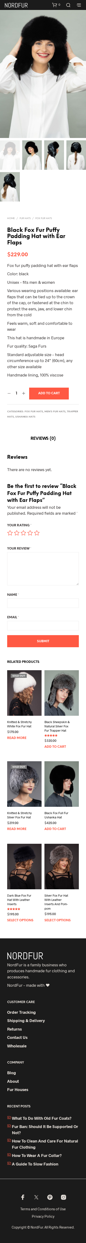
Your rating (19, 525)
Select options (20, 920)
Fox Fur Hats (43, 218)
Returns (14, 1029)
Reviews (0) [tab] (43, 438)
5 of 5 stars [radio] (37, 533)
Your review (19, 548)
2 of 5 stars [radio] (17, 533)
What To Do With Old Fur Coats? (41, 1118)
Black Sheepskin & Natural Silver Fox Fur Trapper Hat (57, 726)
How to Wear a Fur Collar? (37, 1155)
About (13, 1081)
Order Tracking (21, 1012)
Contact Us (17, 1037)
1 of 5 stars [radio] (10, 533)
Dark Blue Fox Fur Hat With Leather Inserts (19, 900)
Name (13, 594)
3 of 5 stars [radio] (23, 533)
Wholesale (17, 1045)
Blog (11, 1072)
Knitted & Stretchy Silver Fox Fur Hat (19, 815)
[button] (56, 4)
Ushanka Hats (25, 417)
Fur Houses (17, 1089)
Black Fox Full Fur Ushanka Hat (56, 815)
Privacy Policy (43, 1216)
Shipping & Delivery (26, 1020)
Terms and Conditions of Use (43, 1209)
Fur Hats (25, 218)
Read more (17, 738)
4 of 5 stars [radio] (30, 533)
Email (13, 617)
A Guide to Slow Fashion (35, 1163)
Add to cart (55, 746)
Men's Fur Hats (54, 411)
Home (11, 218)
